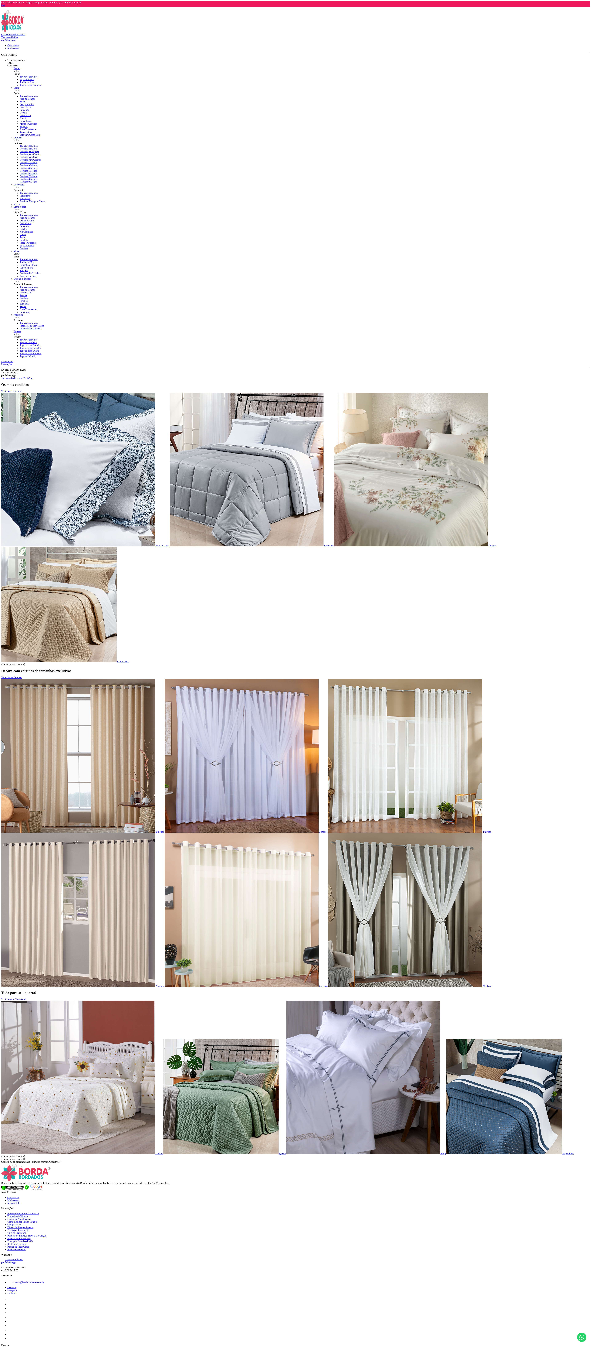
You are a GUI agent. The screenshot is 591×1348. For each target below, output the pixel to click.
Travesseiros (26, 132)
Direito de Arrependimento (20, 1227)
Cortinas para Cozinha (30, 159)
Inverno (17, 204)
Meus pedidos (14, 1203)
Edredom (24, 110)
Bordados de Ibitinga (17, 1216)
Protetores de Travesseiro (32, 326)
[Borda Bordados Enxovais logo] (12, 31)
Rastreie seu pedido (16, 1244)
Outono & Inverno (23, 278)
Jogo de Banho (27, 79)
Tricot (22, 101)
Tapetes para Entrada (30, 345)
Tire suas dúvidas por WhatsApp (17, 378)
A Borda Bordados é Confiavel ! (23, 1213)
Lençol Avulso (27, 104)
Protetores (18, 314)
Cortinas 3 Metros (28, 165)
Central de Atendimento (18, 1219)
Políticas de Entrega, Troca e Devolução (26, 1235)
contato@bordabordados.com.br (28, 1282)
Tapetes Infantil (27, 356)
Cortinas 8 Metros (28, 179)
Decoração (19, 184)
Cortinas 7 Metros (28, 176)
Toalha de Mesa (27, 262)
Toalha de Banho (28, 82)
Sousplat (24, 270)
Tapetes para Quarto (29, 350)
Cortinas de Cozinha (30, 273)
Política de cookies (16, 1249)
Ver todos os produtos (11, 391)
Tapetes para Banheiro (30, 85)
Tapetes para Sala (28, 342)
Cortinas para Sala (28, 157)
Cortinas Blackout (28, 148)
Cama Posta (25, 121)
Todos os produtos (29, 76)
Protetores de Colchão (30, 328)
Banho (17, 68)
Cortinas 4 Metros (28, 168)
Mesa (16, 251)
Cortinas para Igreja (29, 151)
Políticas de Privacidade (18, 1238)
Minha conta (13, 1200)
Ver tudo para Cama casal (13, 999)
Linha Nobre (20, 206)
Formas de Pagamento (18, 1230)
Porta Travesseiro (28, 129)
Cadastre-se (13, 1197)
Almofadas (25, 198)
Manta (23, 306)
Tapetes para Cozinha (30, 348)
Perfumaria (25, 195)
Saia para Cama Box (30, 134)
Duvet (23, 118)
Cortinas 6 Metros (28, 173)
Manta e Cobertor (28, 123)
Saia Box (24, 303)
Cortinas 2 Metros (28, 162)
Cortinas (18, 137)
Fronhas (24, 126)
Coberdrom (25, 115)
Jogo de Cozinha (28, 276)
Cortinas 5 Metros (28, 170)
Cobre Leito (25, 107)
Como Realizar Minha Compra (22, 1222)
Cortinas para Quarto (30, 154)
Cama (16, 87)
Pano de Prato (26, 267)
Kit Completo (26, 231)
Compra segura (14, 1224)
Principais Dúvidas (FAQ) (20, 1241)
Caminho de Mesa (28, 265)
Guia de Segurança (16, 1233)
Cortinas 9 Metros (28, 182)
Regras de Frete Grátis (18, 1246)
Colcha (23, 112)
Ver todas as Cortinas (11, 677)
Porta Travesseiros (28, 309)
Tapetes (23, 295)
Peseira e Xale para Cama (32, 201)
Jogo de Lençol (27, 99)
